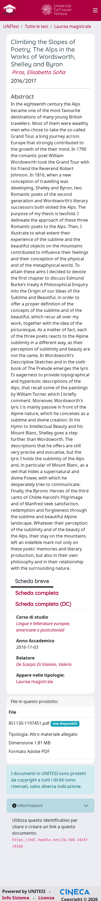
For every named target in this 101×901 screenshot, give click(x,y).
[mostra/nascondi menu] (95, 10)
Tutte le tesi (36, 26)
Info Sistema (15, 898)
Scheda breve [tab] (32, 581)
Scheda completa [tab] (36, 592)
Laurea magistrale (72, 26)
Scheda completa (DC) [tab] (43, 603)
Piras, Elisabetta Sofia (38, 72)
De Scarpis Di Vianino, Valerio (44, 664)
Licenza (46, 898)
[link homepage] (11, 10)
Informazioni (29, 805)
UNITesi (11, 26)
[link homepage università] (56, 10)
